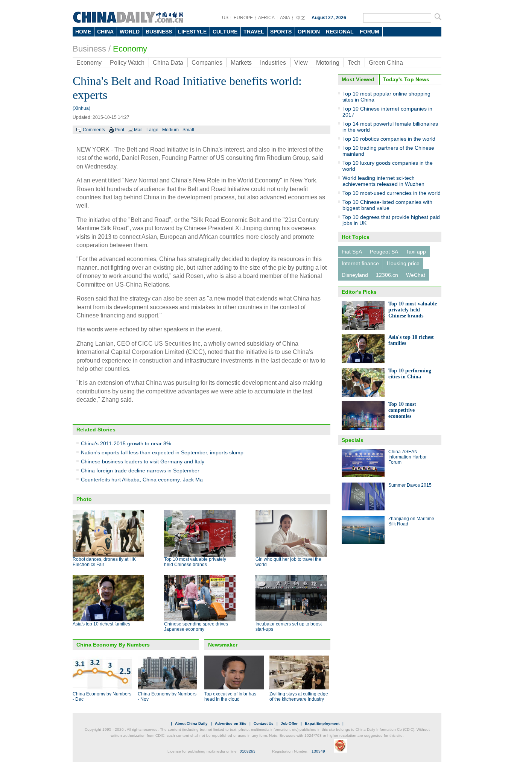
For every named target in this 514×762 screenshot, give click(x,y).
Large (152, 129)
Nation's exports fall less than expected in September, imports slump (162, 452)
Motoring (327, 62)
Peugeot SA (384, 252)
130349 (318, 751)
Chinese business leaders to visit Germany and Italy (142, 461)
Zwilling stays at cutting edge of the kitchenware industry (298, 696)
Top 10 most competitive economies (402, 410)
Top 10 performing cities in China (409, 373)
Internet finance (360, 263)
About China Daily (191, 723)
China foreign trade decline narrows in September (140, 471)
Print (119, 129)
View (301, 62)
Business (89, 48)
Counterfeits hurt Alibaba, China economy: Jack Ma (142, 480)
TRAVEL (253, 32)
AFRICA (266, 17)
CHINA (105, 32)
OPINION (309, 32)
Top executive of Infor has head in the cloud (230, 696)
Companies (207, 62)
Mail (138, 129)
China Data (168, 62)
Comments (94, 129)
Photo (84, 499)
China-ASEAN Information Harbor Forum (407, 457)
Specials (352, 440)
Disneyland (355, 275)
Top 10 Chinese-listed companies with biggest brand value (387, 205)
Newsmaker (222, 645)
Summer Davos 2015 (410, 485)
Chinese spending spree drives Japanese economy (196, 626)
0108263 (247, 751)
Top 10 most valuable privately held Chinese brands (195, 562)
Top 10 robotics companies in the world (388, 139)
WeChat (415, 275)
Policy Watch (127, 62)
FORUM (369, 32)
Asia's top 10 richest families (101, 624)
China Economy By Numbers (113, 645)
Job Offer (289, 723)
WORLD (130, 32)
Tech (354, 62)
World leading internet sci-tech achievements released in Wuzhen (383, 181)
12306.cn (387, 275)
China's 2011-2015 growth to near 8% (126, 443)
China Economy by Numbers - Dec (102, 696)
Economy (130, 48)
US (225, 17)
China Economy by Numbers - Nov (167, 696)
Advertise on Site (230, 723)
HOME (83, 32)
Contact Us (264, 723)
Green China (386, 62)
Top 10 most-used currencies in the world (391, 193)
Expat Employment (322, 723)
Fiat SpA (352, 252)
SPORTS (281, 32)
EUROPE (243, 17)
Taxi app (416, 252)
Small (188, 129)
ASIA (285, 17)
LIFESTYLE (192, 32)
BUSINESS (159, 32)
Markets (241, 62)
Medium (170, 129)
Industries (273, 62)
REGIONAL (340, 32)
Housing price (403, 263)
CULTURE (225, 32)
